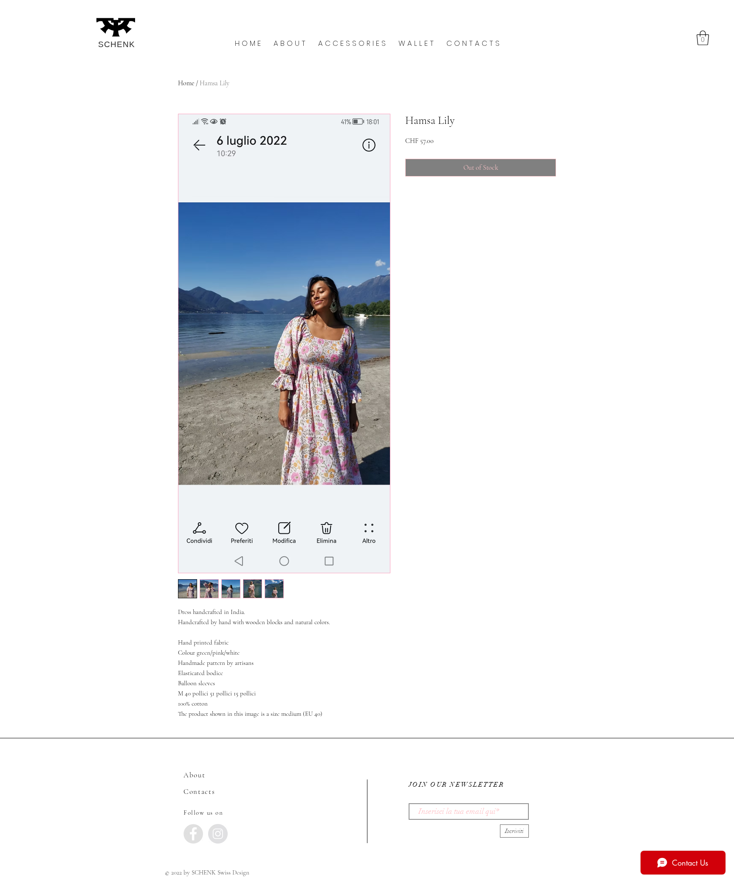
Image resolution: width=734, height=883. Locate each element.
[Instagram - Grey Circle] (218, 834)
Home (186, 83)
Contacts (199, 791)
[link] (703, 38)
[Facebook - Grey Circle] (193, 834)
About (195, 775)
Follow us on (203, 812)
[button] (289, 43)
